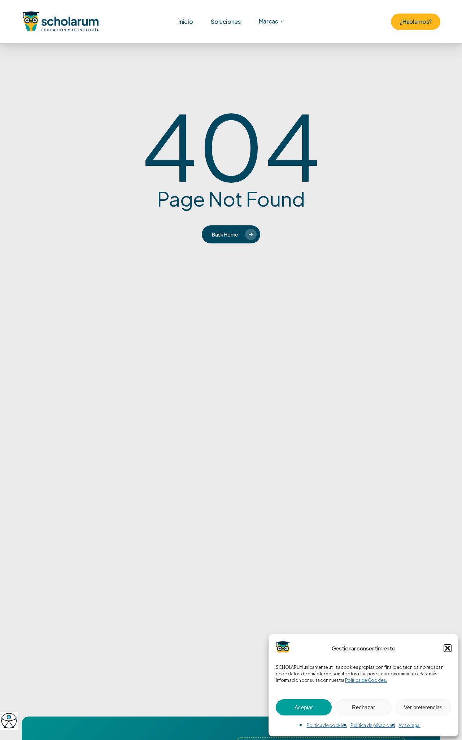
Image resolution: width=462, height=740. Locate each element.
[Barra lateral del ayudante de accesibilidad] (8, 720)
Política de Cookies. (366, 680)
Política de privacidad (372, 725)
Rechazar (363, 707)
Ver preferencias (423, 707)
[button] (447, 648)
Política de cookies (326, 725)
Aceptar (304, 707)
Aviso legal (409, 725)
